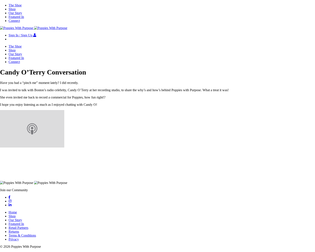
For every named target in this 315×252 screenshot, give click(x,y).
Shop (12, 9)
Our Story (15, 13)
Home (13, 212)
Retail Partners (18, 228)
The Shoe (15, 5)
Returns (14, 231)
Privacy (14, 239)
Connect (14, 20)
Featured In (16, 17)
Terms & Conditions (22, 235)
